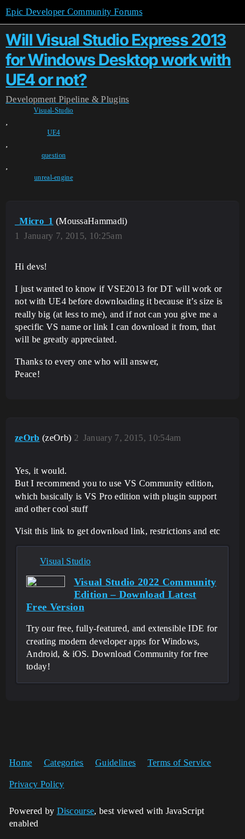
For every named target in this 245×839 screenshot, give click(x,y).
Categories (64, 762)
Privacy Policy (36, 784)
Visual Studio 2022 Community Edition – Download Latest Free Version (121, 594)
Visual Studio (65, 561)
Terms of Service (179, 762)
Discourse (76, 811)
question (54, 155)
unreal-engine (53, 177)
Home (20, 762)
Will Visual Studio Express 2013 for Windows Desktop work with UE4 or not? (118, 59)
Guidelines (115, 762)
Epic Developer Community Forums (74, 11)
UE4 (53, 133)
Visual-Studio (53, 110)
